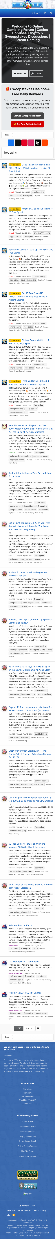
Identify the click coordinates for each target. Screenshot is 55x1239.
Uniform (25, 1206)
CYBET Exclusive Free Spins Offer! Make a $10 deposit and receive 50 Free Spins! (30, 168)
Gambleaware (27, 1096)
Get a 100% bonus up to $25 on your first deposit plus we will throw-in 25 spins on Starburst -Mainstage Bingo (29, 526)
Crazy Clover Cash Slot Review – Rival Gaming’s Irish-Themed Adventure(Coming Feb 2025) (30, 754)
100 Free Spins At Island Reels (24, 961)
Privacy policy (40, 1210)
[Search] (51, 13)
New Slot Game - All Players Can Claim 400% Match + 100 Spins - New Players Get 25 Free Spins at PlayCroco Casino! (31, 428)
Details (29, 1230)
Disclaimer (27, 1089)
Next (28, 1028)
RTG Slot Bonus (27, 1151)
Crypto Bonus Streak (27, 1141)
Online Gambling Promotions (19, 283)
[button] (4, 13)
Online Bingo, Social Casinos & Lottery (28, 562)
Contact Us (27, 1103)
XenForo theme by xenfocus (29, 1235)
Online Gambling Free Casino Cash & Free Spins (26, 240)
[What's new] (45, 13)
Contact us (10, 1210)
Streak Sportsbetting (27, 1156)
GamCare (28, 1093)
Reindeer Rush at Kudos (20, 925)
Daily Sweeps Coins (27, 1136)
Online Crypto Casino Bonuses (20, 371)
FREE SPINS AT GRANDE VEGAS (25, 993)
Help (8, 1215)
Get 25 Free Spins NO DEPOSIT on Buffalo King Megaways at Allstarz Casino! (28, 296)
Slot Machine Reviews (23, 787)
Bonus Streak (27, 1121)
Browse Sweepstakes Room (27, 115)
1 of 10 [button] (18, 1028)
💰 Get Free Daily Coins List (27, 124)
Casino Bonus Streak (28, 1126)
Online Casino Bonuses (27, 1146)
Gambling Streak (27, 1131)
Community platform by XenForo (27, 1221)
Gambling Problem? (27, 1100)
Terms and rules (24, 1210)
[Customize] (33, 1205)
